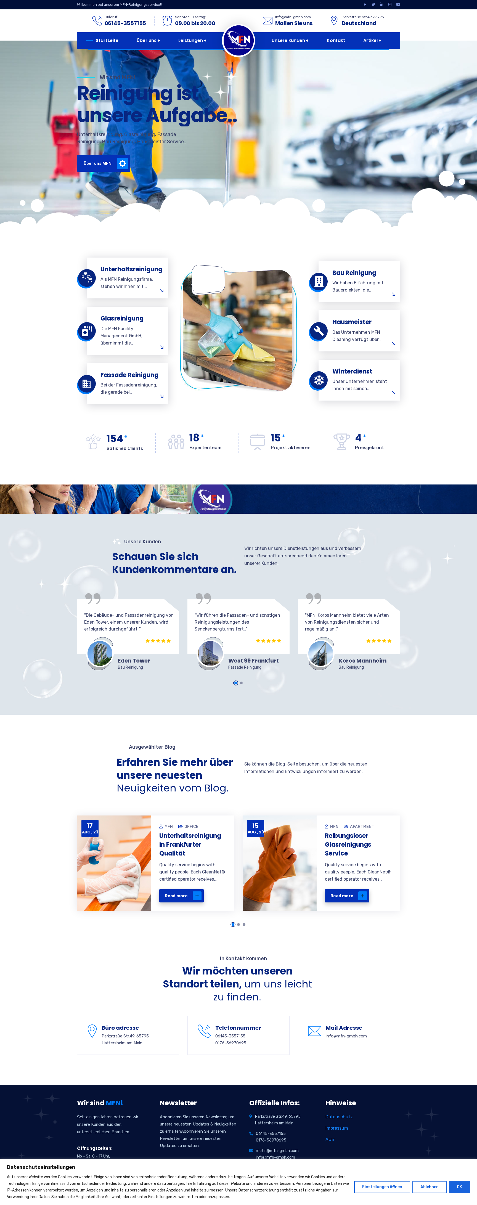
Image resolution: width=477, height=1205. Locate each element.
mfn (169, 826)
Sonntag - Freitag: (190, 17)
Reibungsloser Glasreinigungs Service (348, 844)
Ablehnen (429, 1187)
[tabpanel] (128, 636)
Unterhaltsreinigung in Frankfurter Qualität (190, 844)
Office (191, 826)
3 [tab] (244, 924)
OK (459, 1187)
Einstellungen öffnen (382, 1187)
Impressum (336, 1128)
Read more (176, 895)
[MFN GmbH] (237, 40)
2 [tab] (241, 683)
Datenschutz (339, 1116)
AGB (330, 1139)
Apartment (362, 826)
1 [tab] (235, 683)
